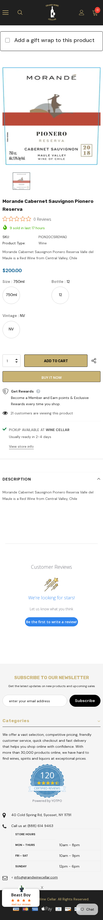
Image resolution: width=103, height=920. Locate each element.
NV (11, 329)
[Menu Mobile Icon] (5, 13)
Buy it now (52, 377)
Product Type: (14, 243)
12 (60, 294)
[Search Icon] (25, 12)
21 (12, 413)
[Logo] (52, 12)
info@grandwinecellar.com (36, 877)
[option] (51, 116)
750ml (11, 294)
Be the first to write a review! (51, 621)
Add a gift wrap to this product (54, 40)
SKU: (6, 237)
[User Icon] (81, 12)
